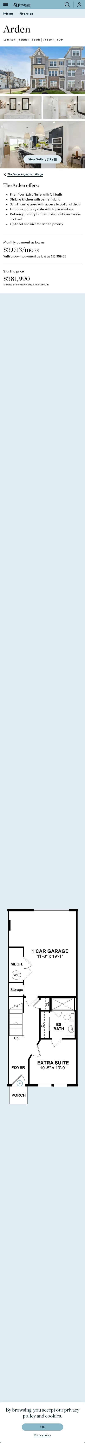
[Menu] (5, 4)
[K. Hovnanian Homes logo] (22, 4)
